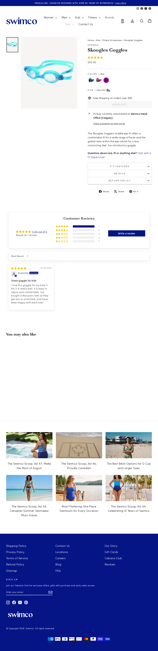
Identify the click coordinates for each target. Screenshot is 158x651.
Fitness (93, 17)
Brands (109, 17)
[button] (95, 57)
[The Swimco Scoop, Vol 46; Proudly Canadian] (79, 445)
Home (91, 40)
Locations (61, 552)
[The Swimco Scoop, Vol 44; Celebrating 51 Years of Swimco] (129, 488)
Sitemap (11, 570)
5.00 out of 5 (39, 231)
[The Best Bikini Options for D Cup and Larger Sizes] (129, 445)
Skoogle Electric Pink (99, 80)
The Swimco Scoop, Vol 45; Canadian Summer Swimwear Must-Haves (29, 510)
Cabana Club (113, 558)
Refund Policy (15, 564)
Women (49, 17)
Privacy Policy (15, 552)
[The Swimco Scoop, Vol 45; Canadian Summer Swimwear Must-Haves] (29, 488)
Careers (60, 558)
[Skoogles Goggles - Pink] (33, 402)
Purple (106, 80)
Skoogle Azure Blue (91, 80)
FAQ (58, 570)
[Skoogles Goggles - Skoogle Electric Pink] (16, 402)
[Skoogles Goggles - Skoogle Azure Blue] (12, 402)
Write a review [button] (126, 233)
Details (119, 173)
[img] (18, 268)
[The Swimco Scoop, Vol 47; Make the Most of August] (29, 445)
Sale (68, 24)
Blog (58, 564)
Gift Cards (111, 552)
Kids (78, 17)
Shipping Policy (16, 546)
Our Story (111, 546)
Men (64, 17)
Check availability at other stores (109, 123)
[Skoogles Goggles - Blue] (29, 402)
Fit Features (119, 166)
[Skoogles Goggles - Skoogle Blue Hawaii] (25, 402)
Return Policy (120, 180)
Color (96, 73)
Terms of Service (17, 558)
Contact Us (86, 24)
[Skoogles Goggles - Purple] (21, 402)
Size (97, 90)
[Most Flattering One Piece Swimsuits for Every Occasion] (79, 488)
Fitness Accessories (112, 40)
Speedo (93, 45)
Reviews (110, 564)
